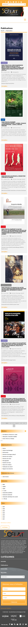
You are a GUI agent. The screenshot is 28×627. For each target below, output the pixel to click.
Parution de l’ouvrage (13, 176)
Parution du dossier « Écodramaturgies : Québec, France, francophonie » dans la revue (13, 123)
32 (22, 423)
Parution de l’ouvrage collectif (13, 289)
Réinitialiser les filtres (6, 522)
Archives (5, 527)
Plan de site (4, 624)
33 (25, 423)
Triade (24, 611)
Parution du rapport (13, 231)
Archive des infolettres (6, 608)
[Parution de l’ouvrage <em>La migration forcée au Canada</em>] (14, 158)
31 (19, 423)
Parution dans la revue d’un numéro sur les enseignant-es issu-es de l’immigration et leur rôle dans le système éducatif (13, 400)
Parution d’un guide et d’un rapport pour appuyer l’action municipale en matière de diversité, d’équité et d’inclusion (13, 345)
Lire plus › (4, 86)
